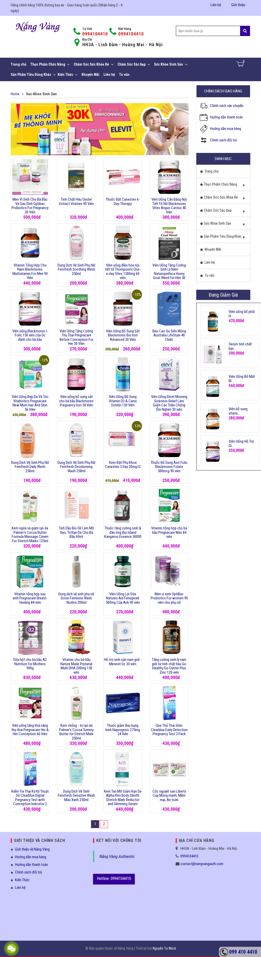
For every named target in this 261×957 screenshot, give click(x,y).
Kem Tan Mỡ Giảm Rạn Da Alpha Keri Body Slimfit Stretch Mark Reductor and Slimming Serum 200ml (122, 799)
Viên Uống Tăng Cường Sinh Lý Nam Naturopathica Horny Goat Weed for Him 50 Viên (169, 273)
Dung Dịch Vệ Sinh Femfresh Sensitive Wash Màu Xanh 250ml (76, 795)
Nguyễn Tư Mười (164, 948)
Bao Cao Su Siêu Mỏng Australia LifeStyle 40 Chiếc (169, 335)
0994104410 (95, 34)
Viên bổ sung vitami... (238, 411)
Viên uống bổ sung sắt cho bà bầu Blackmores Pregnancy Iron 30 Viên (76, 400)
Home (15, 94)
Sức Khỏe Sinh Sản (168, 64)
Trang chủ (18, 64)
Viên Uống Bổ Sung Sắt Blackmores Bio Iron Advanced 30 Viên (123, 335)
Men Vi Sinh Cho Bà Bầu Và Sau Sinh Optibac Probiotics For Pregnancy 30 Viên (29, 205)
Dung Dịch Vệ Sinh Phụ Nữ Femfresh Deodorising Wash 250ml (76, 466)
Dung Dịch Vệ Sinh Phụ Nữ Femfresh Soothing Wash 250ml (76, 269)
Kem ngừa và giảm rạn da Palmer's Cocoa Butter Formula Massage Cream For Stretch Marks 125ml (30, 534)
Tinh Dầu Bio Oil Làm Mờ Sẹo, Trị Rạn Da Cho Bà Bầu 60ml (76, 532)
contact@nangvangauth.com (201, 864)
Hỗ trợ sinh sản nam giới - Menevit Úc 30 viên (123, 661)
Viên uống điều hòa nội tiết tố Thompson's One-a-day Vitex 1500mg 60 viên (123, 271)
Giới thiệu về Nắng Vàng (32, 849)
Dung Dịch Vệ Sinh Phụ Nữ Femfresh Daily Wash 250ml (30, 466)
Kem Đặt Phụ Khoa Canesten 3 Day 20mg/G (123, 464)
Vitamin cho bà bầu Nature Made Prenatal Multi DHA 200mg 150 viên (76, 666)
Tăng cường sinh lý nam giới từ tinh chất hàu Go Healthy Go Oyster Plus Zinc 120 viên (169, 666)
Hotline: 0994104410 (114, 878)
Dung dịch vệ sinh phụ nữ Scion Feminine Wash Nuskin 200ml (76, 598)
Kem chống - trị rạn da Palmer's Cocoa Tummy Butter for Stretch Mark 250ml (76, 732)
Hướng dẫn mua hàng (225, 128)
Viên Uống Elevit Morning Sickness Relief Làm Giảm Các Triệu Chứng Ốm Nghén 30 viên (169, 403)
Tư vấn (124, 74)
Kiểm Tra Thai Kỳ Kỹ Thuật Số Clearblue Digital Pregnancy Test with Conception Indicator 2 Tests (30, 799)
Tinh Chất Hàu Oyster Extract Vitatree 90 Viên (76, 201)
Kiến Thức (65, 74)
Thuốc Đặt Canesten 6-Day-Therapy (123, 201)
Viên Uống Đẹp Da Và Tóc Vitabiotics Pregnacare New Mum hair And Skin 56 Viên (30, 403)
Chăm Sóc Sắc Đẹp (132, 64)
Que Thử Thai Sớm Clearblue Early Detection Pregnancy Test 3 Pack (169, 729)
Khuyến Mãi (90, 74)
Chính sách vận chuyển (226, 105)
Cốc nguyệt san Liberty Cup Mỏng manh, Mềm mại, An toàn (169, 795)
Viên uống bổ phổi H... (242, 313)
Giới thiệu (238, 5)
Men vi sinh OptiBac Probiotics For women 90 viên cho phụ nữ (169, 598)
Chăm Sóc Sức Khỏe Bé (91, 64)
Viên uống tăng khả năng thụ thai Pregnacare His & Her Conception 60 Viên (30, 729)
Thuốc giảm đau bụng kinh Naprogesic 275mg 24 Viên (123, 729)
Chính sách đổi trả (223, 140)
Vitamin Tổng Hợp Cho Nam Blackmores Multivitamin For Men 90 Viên (30, 271)
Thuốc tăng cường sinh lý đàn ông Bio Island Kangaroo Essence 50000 (122, 532)
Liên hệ (216, 5)
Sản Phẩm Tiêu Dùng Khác (31, 74)
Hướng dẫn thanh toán (226, 117)
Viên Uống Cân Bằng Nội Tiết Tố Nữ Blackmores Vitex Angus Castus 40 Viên (169, 205)
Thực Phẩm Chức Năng (47, 64)
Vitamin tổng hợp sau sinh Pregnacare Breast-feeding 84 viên (30, 598)
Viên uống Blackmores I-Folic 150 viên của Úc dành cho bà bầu (30, 335)
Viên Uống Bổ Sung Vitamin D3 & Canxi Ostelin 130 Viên (123, 400)
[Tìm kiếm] (245, 31)
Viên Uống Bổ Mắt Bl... (242, 378)
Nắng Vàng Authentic (117, 856)
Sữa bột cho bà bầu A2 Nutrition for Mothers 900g (30, 663)
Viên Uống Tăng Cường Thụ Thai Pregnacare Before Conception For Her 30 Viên (76, 337)
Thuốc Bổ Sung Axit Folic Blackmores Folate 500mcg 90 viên (169, 466)
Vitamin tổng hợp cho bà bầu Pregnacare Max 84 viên (169, 532)
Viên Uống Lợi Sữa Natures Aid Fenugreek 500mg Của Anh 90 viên (123, 598)
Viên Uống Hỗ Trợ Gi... (241, 443)
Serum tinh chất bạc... (240, 346)
